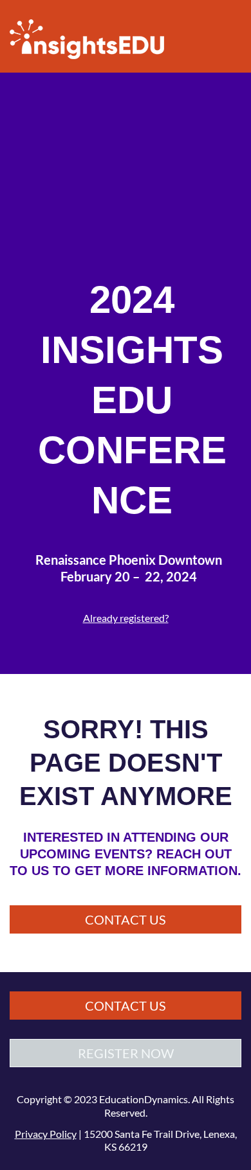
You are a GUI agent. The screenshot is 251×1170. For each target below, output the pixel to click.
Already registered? (126, 618)
